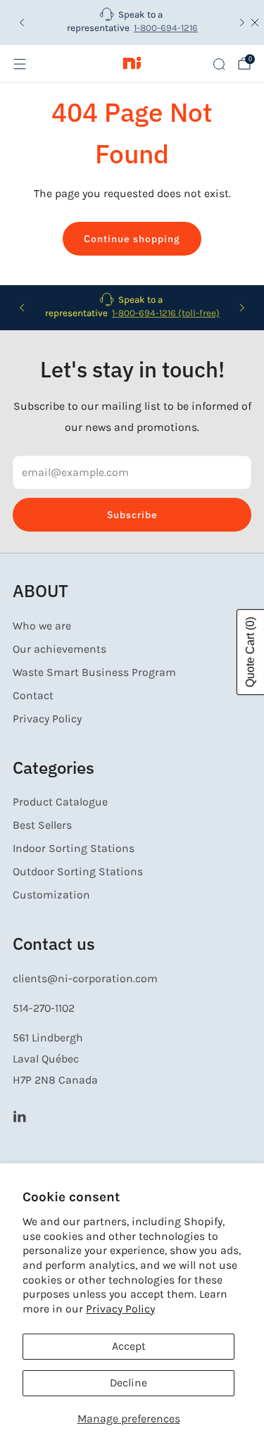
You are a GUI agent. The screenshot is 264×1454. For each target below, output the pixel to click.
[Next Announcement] (242, 22)
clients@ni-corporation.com (85, 978)
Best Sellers (42, 825)
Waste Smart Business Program (94, 672)
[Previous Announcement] (21, 22)
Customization (51, 895)
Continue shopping (132, 238)
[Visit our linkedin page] (19, 1116)
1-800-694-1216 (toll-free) (166, 313)
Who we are (42, 626)
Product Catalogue (60, 802)
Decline (128, 1383)
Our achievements (59, 649)
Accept (129, 1346)
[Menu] (20, 64)
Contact (33, 695)
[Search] (219, 64)
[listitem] (132, 22)
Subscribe (132, 514)
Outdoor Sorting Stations (78, 871)
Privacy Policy (120, 1309)
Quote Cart (250, 652)
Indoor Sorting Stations (73, 848)
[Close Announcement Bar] (255, 22)
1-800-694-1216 (166, 28)
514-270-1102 (44, 1008)
